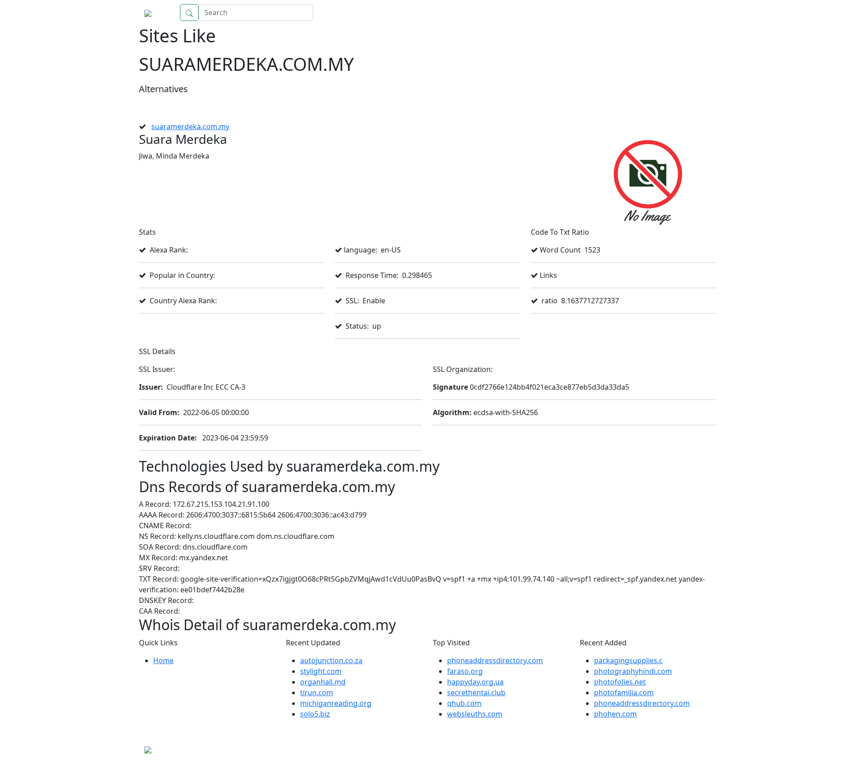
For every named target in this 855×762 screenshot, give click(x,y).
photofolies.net (620, 682)
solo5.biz (315, 714)
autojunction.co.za (331, 660)
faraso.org (465, 671)
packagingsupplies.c (628, 660)
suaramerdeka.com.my (190, 126)
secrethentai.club (476, 692)
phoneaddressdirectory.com (495, 660)
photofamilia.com (624, 692)
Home (697, 12)
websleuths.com (474, 714)
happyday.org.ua (475, 682)
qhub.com (464, 703)
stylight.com (321, 671)
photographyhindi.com (633, 671)
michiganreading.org (335, 703)
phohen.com (615, 714)
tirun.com (316, 692)
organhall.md (323, 682)
